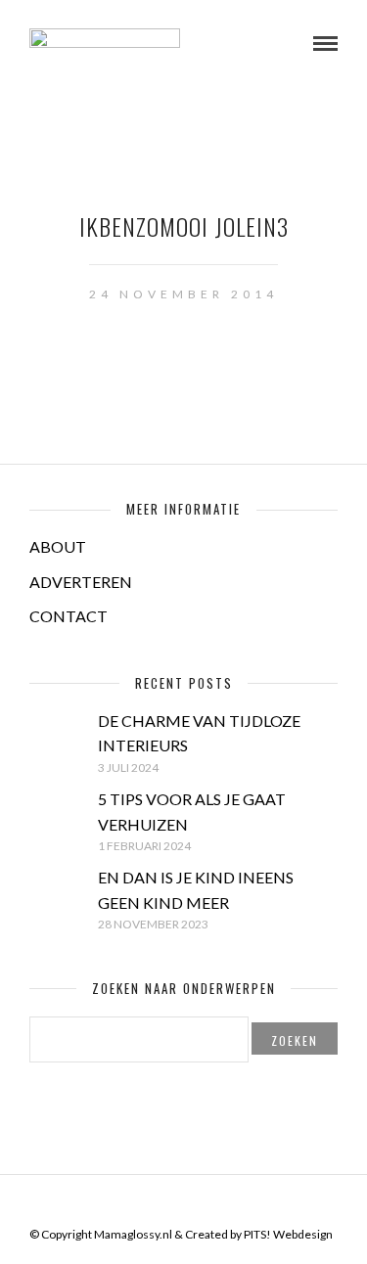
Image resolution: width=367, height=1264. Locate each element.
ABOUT (57, 546)
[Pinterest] (197, 1204)
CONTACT (68, 616)
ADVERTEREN (80, 581)
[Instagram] (222, 1204)
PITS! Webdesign (288, 1234)
